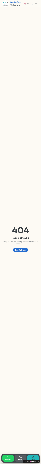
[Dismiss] (38, 461)
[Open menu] (36, 3)
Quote (33, 459)
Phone (20, 459)
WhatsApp (8, 459)
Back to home (20, 250)
